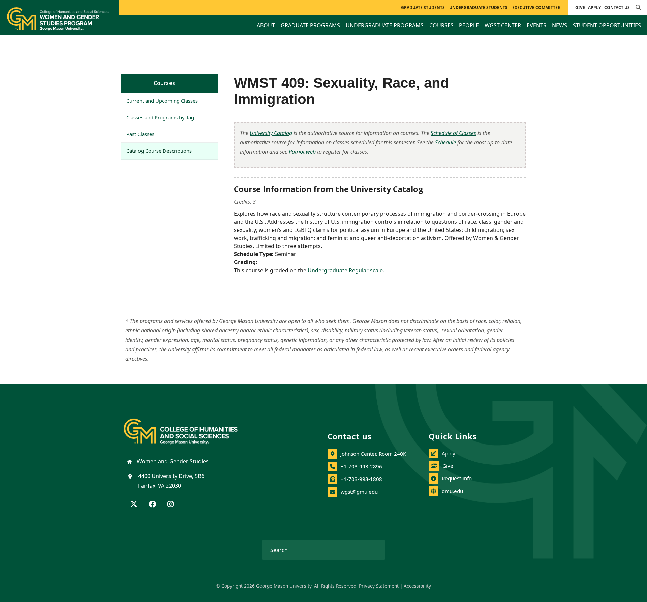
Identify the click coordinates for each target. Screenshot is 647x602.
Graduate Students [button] (423, 7)
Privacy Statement (379, 585)
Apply (594, 7)
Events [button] (536, 25)
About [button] (266, 25)
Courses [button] (441, 25)
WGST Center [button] (503, 25)
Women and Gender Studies (172, 461)
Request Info (457, 478)
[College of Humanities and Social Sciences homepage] (187, 427)
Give (580, 7)
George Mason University (283, 585)
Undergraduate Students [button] (478, 7)
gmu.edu (452, 491)
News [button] (559, 25)
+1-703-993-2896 (361, 466)
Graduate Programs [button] (310, 25)
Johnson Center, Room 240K (373, 453)
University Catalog (271, 133)
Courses (164, 83)
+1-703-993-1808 (361, 478)
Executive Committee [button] (536, 7)
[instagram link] (170, 504)
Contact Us (617, 7)
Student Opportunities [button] (607, 25)
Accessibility (417, 585)
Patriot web (302, 151)
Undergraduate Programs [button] (385, 25)
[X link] (134, 504)
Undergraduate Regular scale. (346, 270)
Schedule (445, 142)
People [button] (469, 25)
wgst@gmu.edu (359, 491)
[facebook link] (152, 504)
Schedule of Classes (453, 133)
